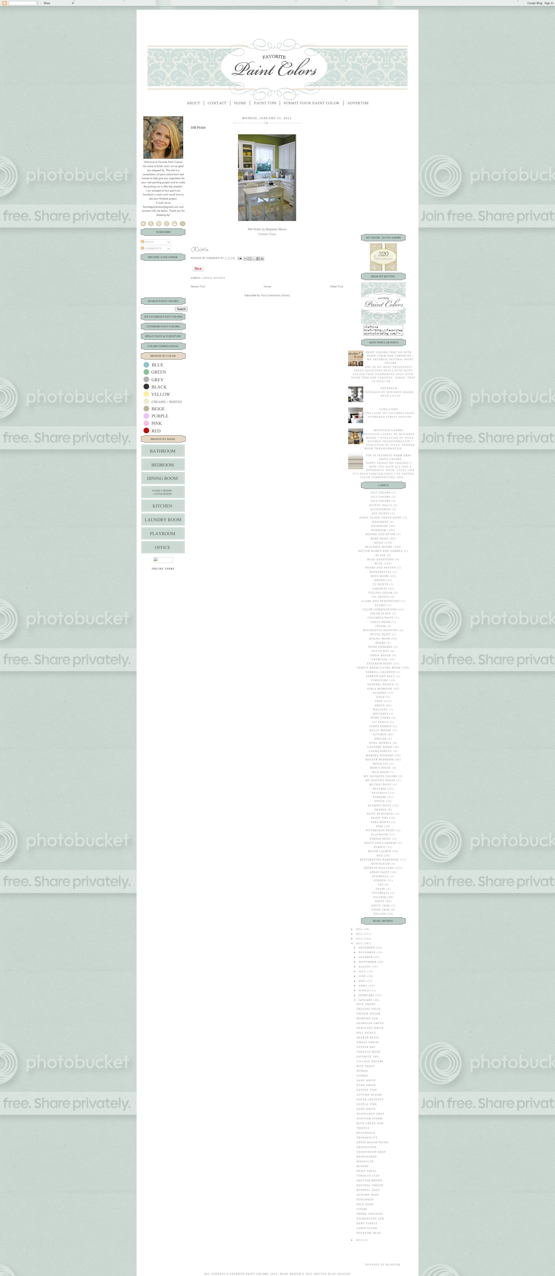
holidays (380, 713)
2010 (360, 1240)
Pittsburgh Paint (380, 830)
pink (380, 826)
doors (380, 642)
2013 (360, 934)
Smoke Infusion (370, 1214)
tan (381, 884)
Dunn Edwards (381, 647)
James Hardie (380, 726)
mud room (380, 772)
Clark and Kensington (380, 601)
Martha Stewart (379, 755)
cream (380, 626)
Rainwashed (367, 1156)
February (367, 995)
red (380, 855)
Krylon (380, 738)
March (365, 990)
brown (379, 580)
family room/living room (379, 667)
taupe (380, 889)
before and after (380, 534)
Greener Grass (267, 234)
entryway (380, 659)
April (364, 985)
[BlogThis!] (250, 258)
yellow (379, 913)
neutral (380, 788)
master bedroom (380, 759)
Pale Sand (365, 1204)
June (363, 976)
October (366, 957)
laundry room (379, 747)
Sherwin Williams (379, 868)
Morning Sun (367, 1018)
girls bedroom (379, 688)
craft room (380, 622)
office (379, 801)
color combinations (379, 609)
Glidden (380, 693)
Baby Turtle (367, 1223)
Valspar (380, 897)
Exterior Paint (380, 663)
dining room (379, 638)
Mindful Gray (368, 1190)
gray (379, 701)
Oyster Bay (366, 1047)
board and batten (380, 567)
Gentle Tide (367, 1090)
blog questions (380, 559)
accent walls (380, 505)
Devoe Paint (380, 634)
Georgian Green (370, 1023)
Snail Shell (367, 1171)
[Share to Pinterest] (262, 258)
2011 (360, 943)
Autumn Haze (368, 1194)
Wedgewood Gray (371, 1152)
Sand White (366, 1080)
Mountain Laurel (389, 430)
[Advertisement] (277, 19)
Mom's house (380, 767)
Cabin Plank (367, 1228)
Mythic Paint (380, 784)
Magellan (365, 1161)
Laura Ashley (380, 751)
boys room (380, 576)
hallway (380, 709)
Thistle (363, 1128)
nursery (380, 797)
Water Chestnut (370, 1099)
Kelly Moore (381, 730)
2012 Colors (381, 492)
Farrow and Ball (380, 676)
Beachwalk (366, 1133)
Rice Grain (366, 1066)
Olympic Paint (380, 805)
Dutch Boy (381, 651)
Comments (153, 248)
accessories (380, 509)
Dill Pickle (366, 1032)
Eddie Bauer (380, 655)
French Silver (368, 1013)
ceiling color (381, 592)
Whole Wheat (368, 1042)
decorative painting (380, 630)
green (207, 278)
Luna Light (388, 409)
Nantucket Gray (371, 1113)
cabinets (379, 588)
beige (379, 542)
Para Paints (380, 822)
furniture (379, 680)
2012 (360, 938)
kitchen (219, 278)
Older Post (336, 286)
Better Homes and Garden (380, 551)
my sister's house (381, 780)
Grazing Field (369, 1009)
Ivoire (362, 1209)
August (365, 966)
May (362, 981)
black (380, 555)
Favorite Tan (368, 1056)
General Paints (380, 684)
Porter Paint (381, 839)
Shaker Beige (368, 1037)
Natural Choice (370, 1185)
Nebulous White (370, 1028)
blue (379, 563)
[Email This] (245, 258)
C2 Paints (380, 584)
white (380, 901)
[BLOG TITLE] (383, 323)
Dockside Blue (369, 1233)
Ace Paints (381, 513)
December (367, 947)
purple (379, 847)
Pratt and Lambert (380, 843)
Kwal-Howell (380, 743)
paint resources (381, 813)
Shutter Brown (369, 1180)
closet (381, 605)
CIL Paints (380, 597)
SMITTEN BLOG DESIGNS (332, 1274)
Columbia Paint (380, 617)
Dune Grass (366, 1085)
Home (267, 286)
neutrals (380, 793)
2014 (360, 929)
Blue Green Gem (370, 1123)
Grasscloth (367, 1147)
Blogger (393, 1264)
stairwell (380, 876)
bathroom (379, 526)
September (368, 962)
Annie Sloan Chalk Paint (380, 517)
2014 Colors (381, 501)
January (366, 1000)
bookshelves (381, 572)
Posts (149, 242)
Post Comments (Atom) (275, 295)
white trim (380, 905)
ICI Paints (380, 722)
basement (380, 522)
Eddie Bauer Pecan (372, 1142)
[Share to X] (254, 258)
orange (380, 809)
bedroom (378, 530)
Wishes (362, 1071)
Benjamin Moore (379, 546)
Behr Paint (380, 538)
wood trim (381, 909)
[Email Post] (240, 258)
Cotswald (389, 388)
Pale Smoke (366, 1004)
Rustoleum (380, 863)
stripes (380, 880)
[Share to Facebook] (258, 258)
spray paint (380, 872)
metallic (380, 763)
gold (380, 697)
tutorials (380, 893)
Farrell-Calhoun (380, 672)
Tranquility (367, 1137)
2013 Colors (381, 496)
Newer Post (198, 286)
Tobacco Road (368, 1051)
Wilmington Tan (370, 1218)
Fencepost (365, 1199)
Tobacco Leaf (368, 1175)
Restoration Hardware (379, 859)
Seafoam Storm (370, 1118)
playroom (379, 834)
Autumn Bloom (369, 1094)
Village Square (370, 1061)
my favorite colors (381, 776)
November (368, 952)
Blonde (363, 1166)
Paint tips (379, 818)
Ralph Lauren (380, 851)
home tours (381, 717)
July (363, 971)
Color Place (380, 613)
